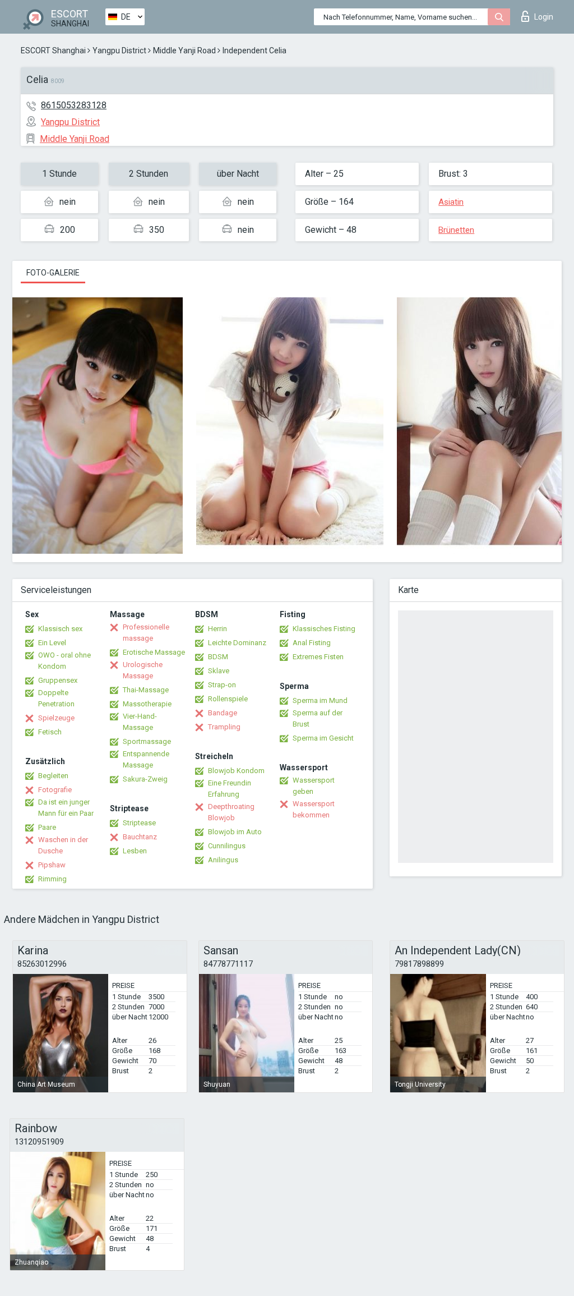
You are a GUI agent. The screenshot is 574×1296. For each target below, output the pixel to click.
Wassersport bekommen (314, 809)
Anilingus (223, 860)
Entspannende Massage (146, 759)
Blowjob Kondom (236, 770)
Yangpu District (119, 50)
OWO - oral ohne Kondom (64, 660)
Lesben (135, 851)
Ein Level (52, 642)
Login (543, 16)
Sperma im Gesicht (323, 738)
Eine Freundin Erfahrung (229, 788)
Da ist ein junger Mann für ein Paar (66, 807)
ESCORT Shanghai (53, 50)
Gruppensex (57, 680)
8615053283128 (74, 105)
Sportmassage (147, 741)
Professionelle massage (146, 632)
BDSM (218, 656)
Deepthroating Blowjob (231, 812)
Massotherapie (147, 704)
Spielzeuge (56, 718)
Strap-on (222, 685)
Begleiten (53, 775)
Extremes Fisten (318, 656)
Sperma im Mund (320, 700)
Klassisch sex (60, 628)
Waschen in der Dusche (63, 845)
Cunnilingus (227, 846)
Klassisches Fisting (324, 628)
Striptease (139, 823)
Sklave (218, 671)
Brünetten (456, 230)
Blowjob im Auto (235, 832)
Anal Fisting (312, 642)
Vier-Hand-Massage (140, 722)
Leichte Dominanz (237, 642)
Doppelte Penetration (56, 698)
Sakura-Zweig (145, 779)
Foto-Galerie (53, 272)
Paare (47, 827)
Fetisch (50, 732)
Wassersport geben (314, 786)
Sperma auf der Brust (317, 718)
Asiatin (451, 202)
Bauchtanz (140, 837)
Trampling (224, 727)
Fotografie (55, 789)
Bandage (222, 713)
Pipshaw (52, 865)
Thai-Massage (146, 690)
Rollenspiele (228, 699)
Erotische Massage (154, 652)
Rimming (52, 879)
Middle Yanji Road (184, 50)
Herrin (217, 628)
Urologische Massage (143, 670)
